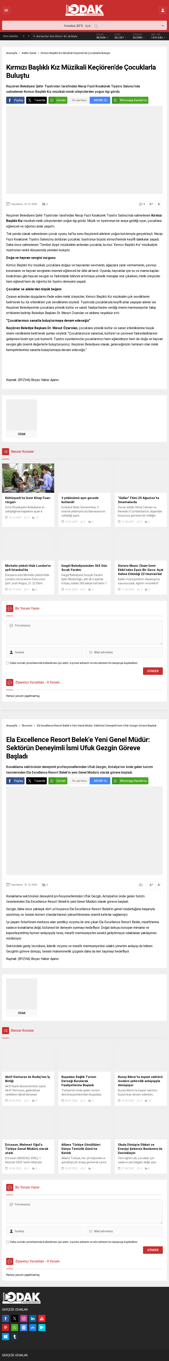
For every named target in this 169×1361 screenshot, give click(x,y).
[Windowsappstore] (5, 1336)
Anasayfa (11, 53)
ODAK (22, 434)
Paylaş (18, 100)
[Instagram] (23, 1318)
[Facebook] (5, 1318)
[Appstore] (32, 1327)
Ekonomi (27, 725)
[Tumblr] (14, 1336)
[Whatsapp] (14, 1327)
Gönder (61, 100)
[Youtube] (41, 1318)
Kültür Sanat (29, 53)
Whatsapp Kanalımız (133, 100)
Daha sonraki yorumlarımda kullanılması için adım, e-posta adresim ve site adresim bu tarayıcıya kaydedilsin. (74, 663)
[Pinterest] (5, 1327)
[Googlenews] (23, 1327)
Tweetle (39, 100)
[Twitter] (14, 1318)
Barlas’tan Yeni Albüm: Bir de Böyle (56, 36)
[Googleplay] (41, 1327)
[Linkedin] (32, 1318)
